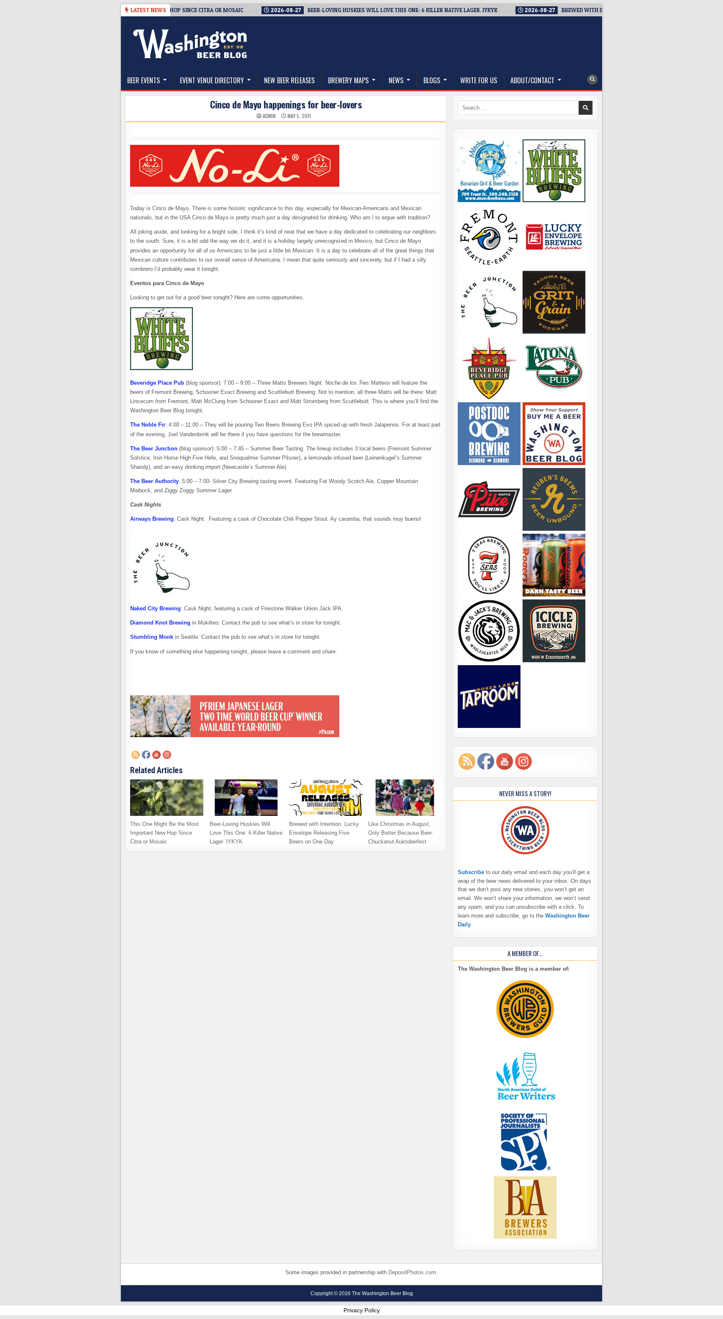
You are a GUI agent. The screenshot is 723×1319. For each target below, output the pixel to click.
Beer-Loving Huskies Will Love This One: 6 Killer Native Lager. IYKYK (246, 833)
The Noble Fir (147, 425)
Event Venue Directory (212, 80)
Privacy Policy (362, 1310)
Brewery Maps (348, 80)
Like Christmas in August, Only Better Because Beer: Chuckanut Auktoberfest (400, 833)
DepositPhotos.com (412, 1272)
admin (269, 115)
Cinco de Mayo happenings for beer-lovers (286, 104)
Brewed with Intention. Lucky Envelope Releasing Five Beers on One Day (324, 833)
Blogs (431, 80)
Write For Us (478, 80)
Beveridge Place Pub (157, 383)
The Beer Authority (154, 481)
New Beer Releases (289, 80)
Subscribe (471, 872)
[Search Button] (592, 80)
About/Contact (532, 80)
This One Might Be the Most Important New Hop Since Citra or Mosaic (164, 833)
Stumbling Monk (151, 637)
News (396, 80)
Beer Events (143, 80)
